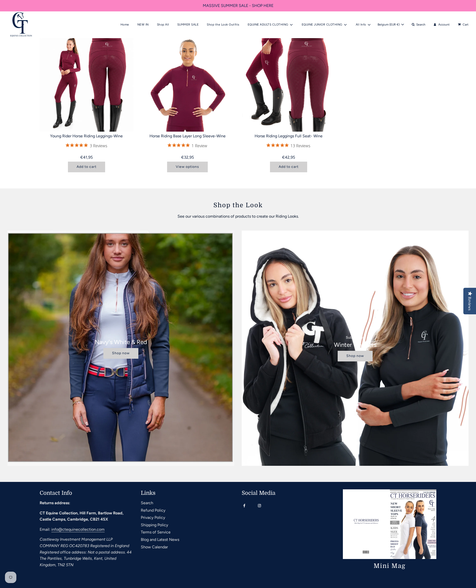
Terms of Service (156, 532)
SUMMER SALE (188, 24)
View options (187, 167)
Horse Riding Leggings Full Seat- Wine (289, 136)
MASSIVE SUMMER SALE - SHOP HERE (238, 5)
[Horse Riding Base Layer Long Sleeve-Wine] (188, 85)
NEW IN (143, 24)
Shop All (163, 24)
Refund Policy (153, 510)
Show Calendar (154, 547)
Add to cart (86, 167)
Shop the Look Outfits (223, 24)
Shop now (121, 353)
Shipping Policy (154, 525)
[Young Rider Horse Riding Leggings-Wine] (86, 85)
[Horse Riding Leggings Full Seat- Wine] (288, 85)
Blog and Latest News (160, 539)
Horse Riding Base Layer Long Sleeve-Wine (187, 136)
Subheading (355, 337)
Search (147, 502)
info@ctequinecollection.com (78, 529)
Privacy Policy (153, 517)
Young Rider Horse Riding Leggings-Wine (86, 136)
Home (124, 24)
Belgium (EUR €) (389, 24)
